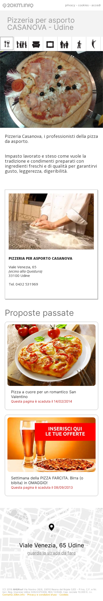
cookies (83, 5)
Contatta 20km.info (13, 594)
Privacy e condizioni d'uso (42, 594)
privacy (70, 5)
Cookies (63, 594)
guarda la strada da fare (51, 552)
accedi (96, 5)
